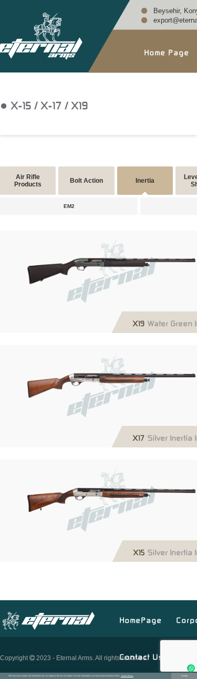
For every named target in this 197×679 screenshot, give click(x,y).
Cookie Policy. (127, 676)
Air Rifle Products (28, 180)
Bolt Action (86, 180)
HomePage (141, 618)
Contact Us (141, 655)
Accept (184, 676)
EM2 (69, 206)
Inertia (145, 180)
